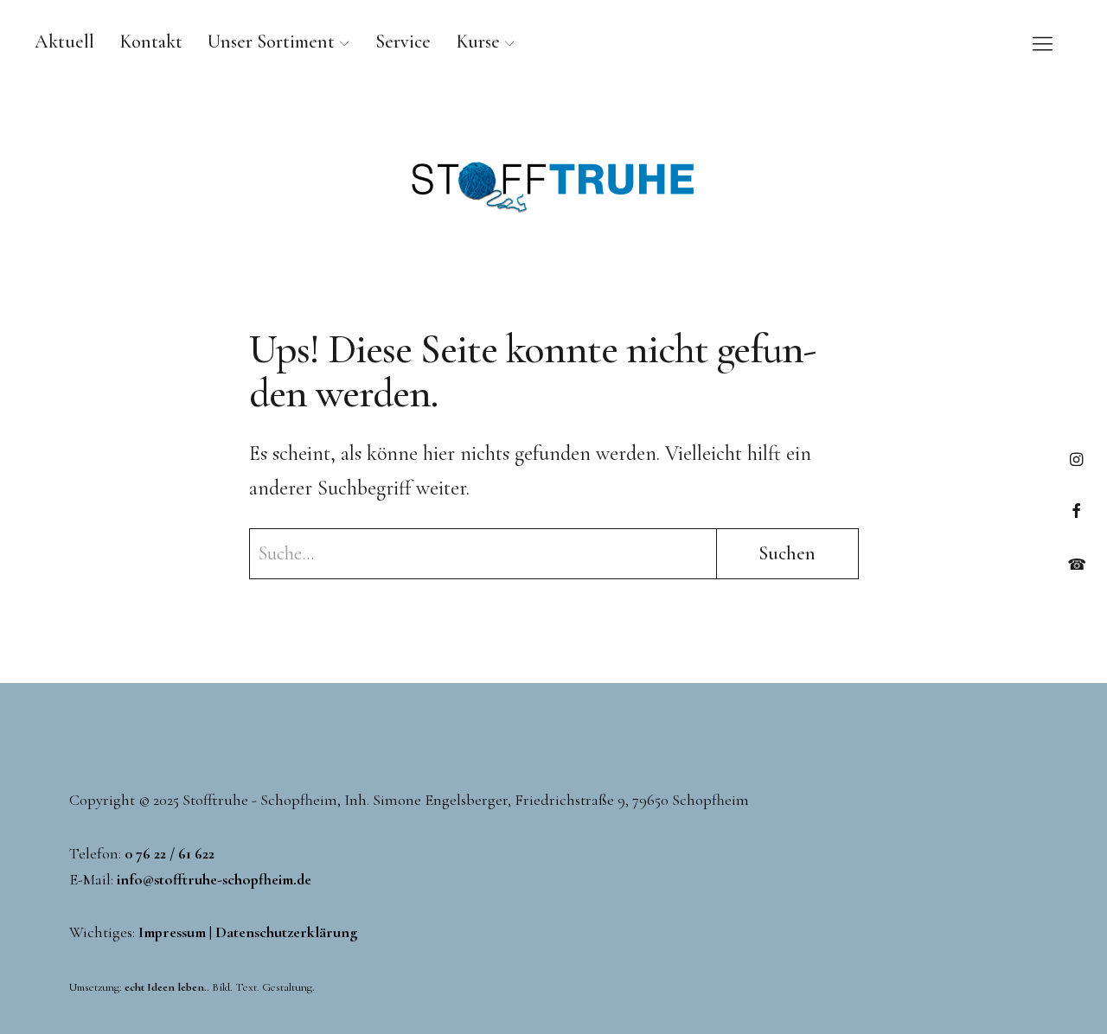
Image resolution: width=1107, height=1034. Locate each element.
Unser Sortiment (271, 41)
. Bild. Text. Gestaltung (218, 987)
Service (403, 41)
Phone (1076, 562)
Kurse (478, 41)
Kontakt (150, 41)
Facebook (1076, 510)
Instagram (1076, 458)
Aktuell (64, 41)
